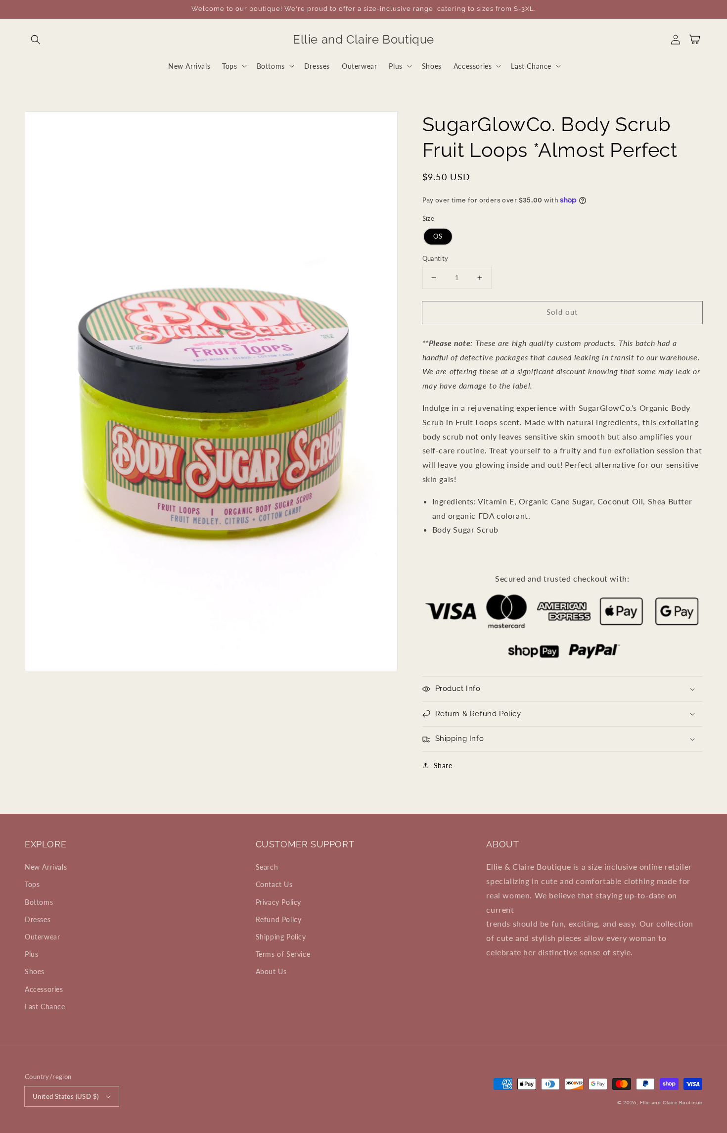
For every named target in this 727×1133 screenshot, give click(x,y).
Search (267, 867)
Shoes (35, 971)
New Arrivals (46, 867)
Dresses (37, 919)
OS (438, 236)
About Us (271, 971)
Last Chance (45, 1006)
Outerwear (42, 937)
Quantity (435, 258)
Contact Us (274, 884)
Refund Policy (279, 919)
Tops (32, 884)
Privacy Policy (278, 902)
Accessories (44, 989)
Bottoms (39, 902)
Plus (31, 954)
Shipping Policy (281, 937)
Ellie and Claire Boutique (671, 1102)
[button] (35, 39)
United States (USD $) (65, 1096)
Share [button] (443, 765)
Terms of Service (283, 954)
